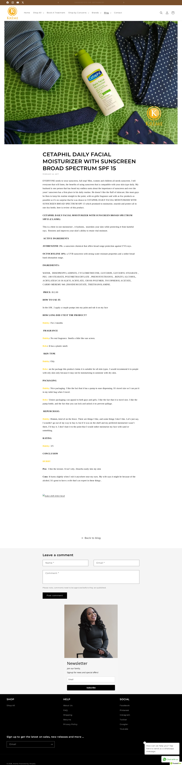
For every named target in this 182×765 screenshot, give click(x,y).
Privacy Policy (70, 724)
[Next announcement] (124, 2)
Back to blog (93, 538)
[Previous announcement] (58, 2)
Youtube (124, 729)
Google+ (124, 724)
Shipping (67, 715)
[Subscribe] (51, 744)
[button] (38, 12)
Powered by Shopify (27, 764)
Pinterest (124, 710)
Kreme (16, 764)
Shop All (11, 705)
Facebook (125, 705)
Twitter (123, 719)
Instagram (125, 715)
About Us (68, 705)
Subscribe (91, 687)
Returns (67, 719)
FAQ (65, 710)
